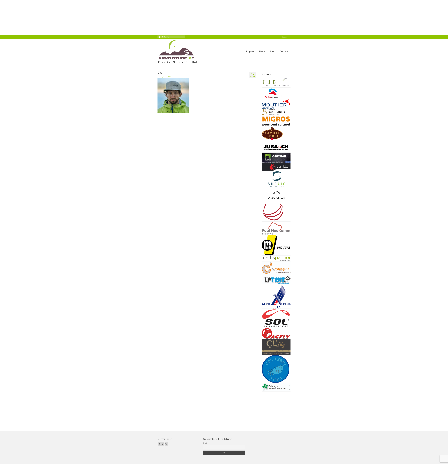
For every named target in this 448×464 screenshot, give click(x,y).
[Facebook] (159, 444)
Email (205, 443)
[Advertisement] (224, 17)
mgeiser (163, 77)
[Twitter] (162, 444)
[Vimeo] (166, 444)
